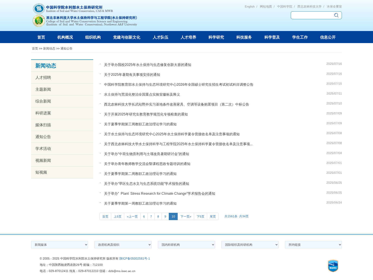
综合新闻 (43, 101)
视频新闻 (43, 160)
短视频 (41, 172)
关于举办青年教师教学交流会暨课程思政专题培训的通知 (147, 164)
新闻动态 (49, 48)
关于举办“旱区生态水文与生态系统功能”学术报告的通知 (146, 183)
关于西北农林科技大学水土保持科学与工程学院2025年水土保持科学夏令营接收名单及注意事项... (178, 144)
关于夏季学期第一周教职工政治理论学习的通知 (140, 203)
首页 (35, 48)
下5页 (200, 216)
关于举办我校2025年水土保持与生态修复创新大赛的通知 (147, 65)
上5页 (118, 216)
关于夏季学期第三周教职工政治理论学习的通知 (140, 124)
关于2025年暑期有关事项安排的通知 (132, 74)
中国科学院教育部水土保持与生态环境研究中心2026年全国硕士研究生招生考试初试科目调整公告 (178, 84)
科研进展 (43, 113)
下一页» (185, 216)
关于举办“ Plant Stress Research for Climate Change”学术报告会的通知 (159, 193)
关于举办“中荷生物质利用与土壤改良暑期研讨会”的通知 (146, 154)
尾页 (213, 216)
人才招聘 (43, 77)
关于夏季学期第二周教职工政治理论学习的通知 (140, 174)
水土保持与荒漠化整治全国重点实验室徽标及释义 (142, 94)
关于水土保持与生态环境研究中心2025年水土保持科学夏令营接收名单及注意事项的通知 (172, 134)
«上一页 (132, 216)
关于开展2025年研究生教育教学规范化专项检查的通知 (146, 114)
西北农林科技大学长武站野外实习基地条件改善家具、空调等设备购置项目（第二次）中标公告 (176, 104)
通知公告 (66, 48)
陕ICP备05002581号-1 (134, 258)
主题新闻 (43, 89)
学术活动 (43, 148)
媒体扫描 (43, 125)
